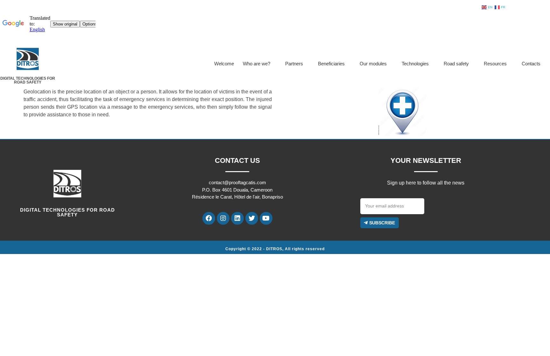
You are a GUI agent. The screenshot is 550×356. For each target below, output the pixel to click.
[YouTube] (266, 218)
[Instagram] (223, 218)
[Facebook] (208, 218)
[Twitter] (251, 218)
